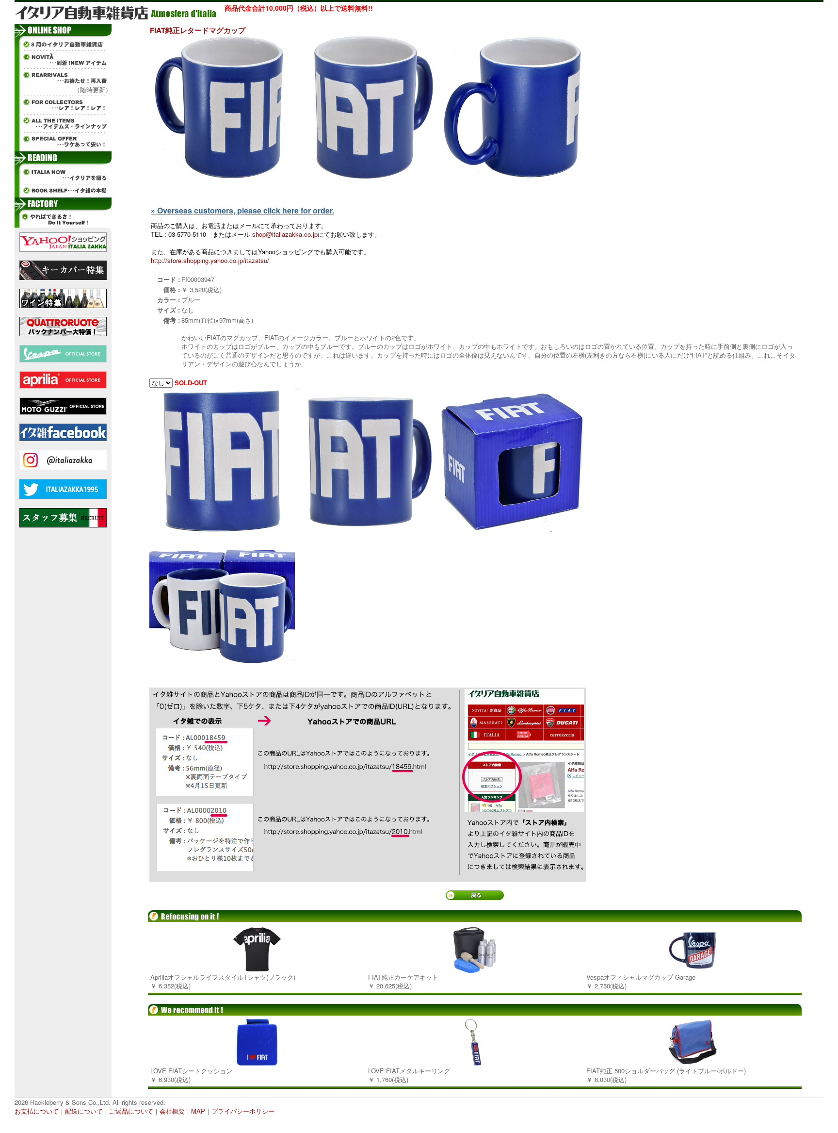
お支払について (37, 1111)
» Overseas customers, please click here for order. (242, 210)
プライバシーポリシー (242, 1111)
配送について (84, 1111)
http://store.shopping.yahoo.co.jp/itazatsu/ (210, 260)
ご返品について (131, 1111)
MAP (198, 1111)
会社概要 (172, 1111)
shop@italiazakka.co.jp (285, 234)
